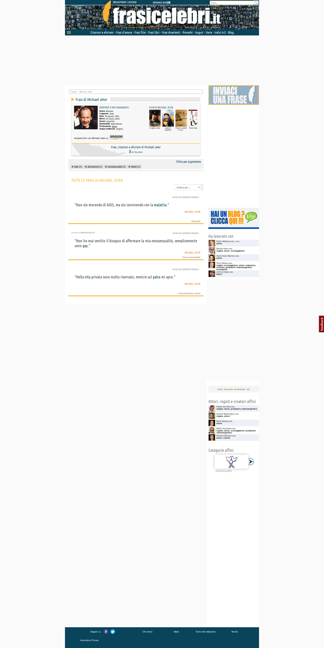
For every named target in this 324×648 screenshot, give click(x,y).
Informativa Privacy (89, 640)
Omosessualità (87, 232)
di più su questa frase (186, 197)
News (176, 631)
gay (85, 245)
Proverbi (188, 32)
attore (114, 126)
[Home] (162, 15)
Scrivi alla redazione (205, 631)
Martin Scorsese (223, 428)
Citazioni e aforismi (102, 32)
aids (198, 221)
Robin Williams (223, 241)
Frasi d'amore (124, 32)
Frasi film (140, 32)
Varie (209, 32)
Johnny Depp (222, 271)
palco (156, 277)
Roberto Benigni (223, 435)
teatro (197, 293)
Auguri (199, 32)
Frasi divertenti (171, 32)
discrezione (188, 293)
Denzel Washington (225, 413)
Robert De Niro (223, 406)
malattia (160, 205)
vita (87, 277)
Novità (235, 631)
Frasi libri (153, 32)
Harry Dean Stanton (225, 255)
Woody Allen (222, 248)
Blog (231, 32)
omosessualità (193, 257)
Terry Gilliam (222, 263)
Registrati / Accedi (125, 2)
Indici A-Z (220, 32)
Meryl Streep (222, 421)
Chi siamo (147, 631)
